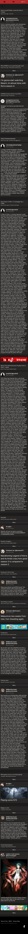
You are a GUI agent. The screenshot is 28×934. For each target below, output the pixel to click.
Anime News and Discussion (15, 67)
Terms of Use (4, 921)
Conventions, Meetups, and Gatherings (18, 603)
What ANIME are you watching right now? (12, 66)
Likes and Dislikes (13, 574)
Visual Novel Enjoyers (7, 845)
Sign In (23, 1)
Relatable (3, 517)
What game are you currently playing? (11, 774)
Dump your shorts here (7, 572)
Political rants (4, 680)
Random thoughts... (6, 541)
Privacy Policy (16, 921)
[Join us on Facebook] (24, 926)
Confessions (4, 633)
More (14, 70)
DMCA (10, 921)
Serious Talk (12, 682)
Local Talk (11, 13)
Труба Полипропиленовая (8, 138)
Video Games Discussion (11, 776)
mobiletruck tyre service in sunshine (11, 94)
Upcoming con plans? (7, 602)
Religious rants (5, 808)
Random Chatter (13, 369)
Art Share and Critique (14, 205)
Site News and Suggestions (14, 140)
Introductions (12, 95)
